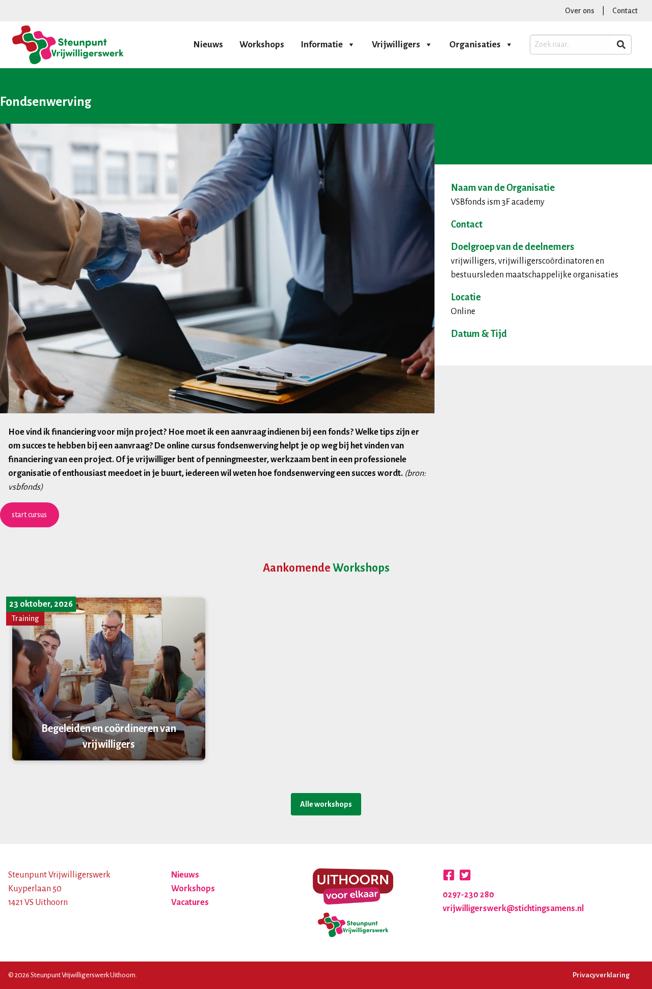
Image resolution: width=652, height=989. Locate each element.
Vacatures (190, 902)
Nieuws (208, 44)
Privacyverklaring (601, 975)
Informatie (322, 44)
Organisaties (475, 44)
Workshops (261, 44)
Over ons (579, 11)
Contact (625, 11)
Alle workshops (326, 804)
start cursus (29, 515)
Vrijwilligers (396, 44)
